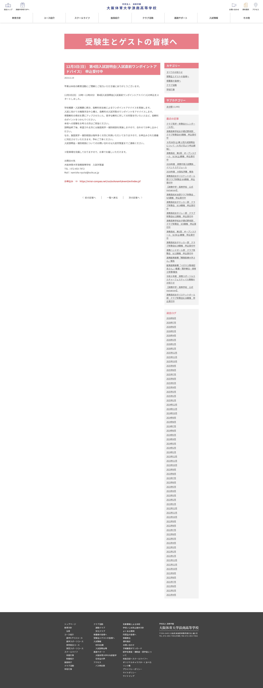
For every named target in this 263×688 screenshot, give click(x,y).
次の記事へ (134, 197)
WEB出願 (99, 645)
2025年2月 (171, 395)
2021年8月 (171, 577)
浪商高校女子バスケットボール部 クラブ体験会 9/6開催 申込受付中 (180, 179)
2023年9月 (171, 469)
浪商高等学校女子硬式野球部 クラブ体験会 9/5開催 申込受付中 (181, 224)
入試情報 (213, 17)
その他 (246, 17)
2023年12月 (171, 456)
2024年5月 (171, 434)
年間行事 (70, 655)
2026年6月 (171, 326)
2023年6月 (171, 482)
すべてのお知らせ (174, 72)
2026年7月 (171, 322)
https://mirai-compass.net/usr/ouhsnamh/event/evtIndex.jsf (110, 181)
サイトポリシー (129, 672)
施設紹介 (115, 17)
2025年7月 (171, 374)
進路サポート (180, 17)
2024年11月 (171, 408)
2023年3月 (171, 495)
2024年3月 (171, 443)
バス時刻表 (100, 665)
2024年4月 (171, 439)
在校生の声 (100, 658)
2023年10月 (171, 465)
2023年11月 (171, 460)
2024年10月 (171, 413)
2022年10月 (171, 516)
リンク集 (127, 665)
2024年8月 (171, 421)
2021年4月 (171, 594)
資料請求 (127, 641)
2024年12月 (171, 404)
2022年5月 (171, 538)
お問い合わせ (128, 645)
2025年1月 (171, 400)
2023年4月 (171, 490)
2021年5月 (171, 590)
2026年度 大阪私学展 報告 (179, 171)
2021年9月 (171, 573)
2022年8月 (171, 525)
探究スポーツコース (74, 648)
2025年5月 (171, 383)
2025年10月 (171, 361)
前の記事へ (90, 197)
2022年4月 (171, 542)
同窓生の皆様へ (129, 634)
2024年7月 (171, 426)
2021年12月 (171, 560)
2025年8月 (171, 369)
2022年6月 (171, 534)
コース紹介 (49, 17)
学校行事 (170, 89)
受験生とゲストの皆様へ (177, 76)
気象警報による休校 (131, 624)
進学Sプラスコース (74, 638)
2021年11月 (171, 564)
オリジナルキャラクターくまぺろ (137, 662)
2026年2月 (171, 344)
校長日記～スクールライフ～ (135, 658)
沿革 (68, 631)
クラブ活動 (147, 17)
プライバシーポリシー (132, 669)
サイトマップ (128, 676)
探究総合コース (73, 645)
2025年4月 (171, 387)
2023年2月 (171, 499)
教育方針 (16, 17)
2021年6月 (171, 586)
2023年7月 (171, 478)
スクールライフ (82, 17)
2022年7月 (171, 529)
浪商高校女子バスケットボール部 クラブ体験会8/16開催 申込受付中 (180, 298)
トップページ (70, 624)
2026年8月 (171, 318)
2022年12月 (171, 508)
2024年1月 (171, 452)
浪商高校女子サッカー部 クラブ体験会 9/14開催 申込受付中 (180, 205)
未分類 (169, 106)
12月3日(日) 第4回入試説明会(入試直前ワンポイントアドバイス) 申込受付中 (111, 69)
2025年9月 (171, 365)
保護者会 (127, 638)
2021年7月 (171, 581)
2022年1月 (171, 555)
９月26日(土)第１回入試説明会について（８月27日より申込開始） (180, 145)
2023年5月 (171, 486)
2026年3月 (171, 339)
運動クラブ (100, 627)
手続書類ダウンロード (132, 648)
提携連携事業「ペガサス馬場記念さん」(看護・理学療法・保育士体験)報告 (181, 268)
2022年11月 (171, 512)
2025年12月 (171, 352)
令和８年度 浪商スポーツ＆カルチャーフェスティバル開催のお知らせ (180, 279)
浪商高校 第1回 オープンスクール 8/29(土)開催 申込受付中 (181, 156)
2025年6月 (171, 378)
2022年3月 (171, 547)
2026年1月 (171, 348)
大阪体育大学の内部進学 (106, 655)
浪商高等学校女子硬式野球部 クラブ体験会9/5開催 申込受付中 (181, 134)
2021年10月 (171, 568)
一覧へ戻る (112, 197)
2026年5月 (171, 331)
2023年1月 (171, 504)
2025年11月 (171, 357)
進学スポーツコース (74, 641)
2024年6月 (171, 430)
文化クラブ (100, 631)
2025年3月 (171, 391)
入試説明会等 (101, 648)
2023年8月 (171, 473)
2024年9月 (171, 417)
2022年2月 (171, 551)
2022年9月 (171, 521)
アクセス (97, 662)
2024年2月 (171, 447)
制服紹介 (70, 658)
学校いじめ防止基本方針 (133, 627)
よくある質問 (128, 631)
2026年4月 (171, 335)
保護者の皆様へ (173, 80)
